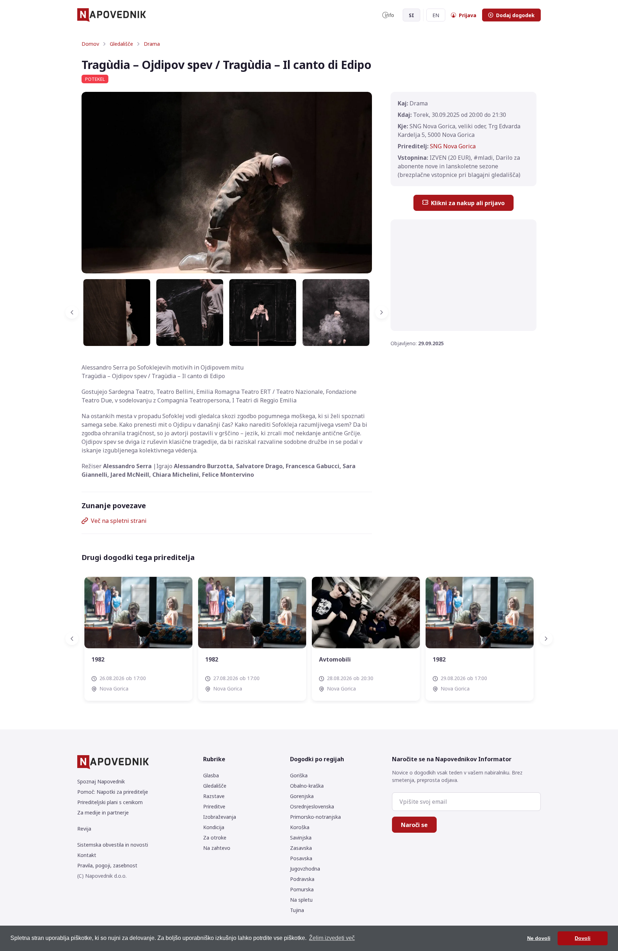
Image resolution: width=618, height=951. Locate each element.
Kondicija (213, 827)
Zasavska (301, 847)
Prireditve (214, 806)
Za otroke (214, 837)
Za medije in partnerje (103, 812)
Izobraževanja (219, 816)
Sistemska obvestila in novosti (112, 844)
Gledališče (121, 43)
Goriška (299, 775)
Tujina (297, 910)
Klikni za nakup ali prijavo (468, 203)
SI (411, 15)
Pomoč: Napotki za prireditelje (112, 791)
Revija (84, 828)
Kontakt (86, 855)
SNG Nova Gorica (453, 146)
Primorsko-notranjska (315, 816)
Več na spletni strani (119, 521)
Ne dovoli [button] (538, 938)
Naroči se (414, 825)
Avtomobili (234, 659)
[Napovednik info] (388, 15)
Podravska (302, 879)
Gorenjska (302, 796)
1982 (110, 659)
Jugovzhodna (305, 868)
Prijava (467, 15)
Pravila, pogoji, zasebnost (107, 865)
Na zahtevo (216, 847)
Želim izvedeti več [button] (332, 938)
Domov (90, 43)
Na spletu (301, 899)
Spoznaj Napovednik (101, 781)
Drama (152, 43)
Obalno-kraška (307, 785)
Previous (76, 312)
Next (377, 312)
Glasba (211, 775)
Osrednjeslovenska (312, 806)
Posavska (301, 858)
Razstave (214, 796)
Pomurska (302, 889)
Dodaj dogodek (515, 15)
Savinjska (301, 837)
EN (435, 15)
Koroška (299, 827)
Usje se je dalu (466, 659)
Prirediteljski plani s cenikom (110, 802)
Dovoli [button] (582, 938)
